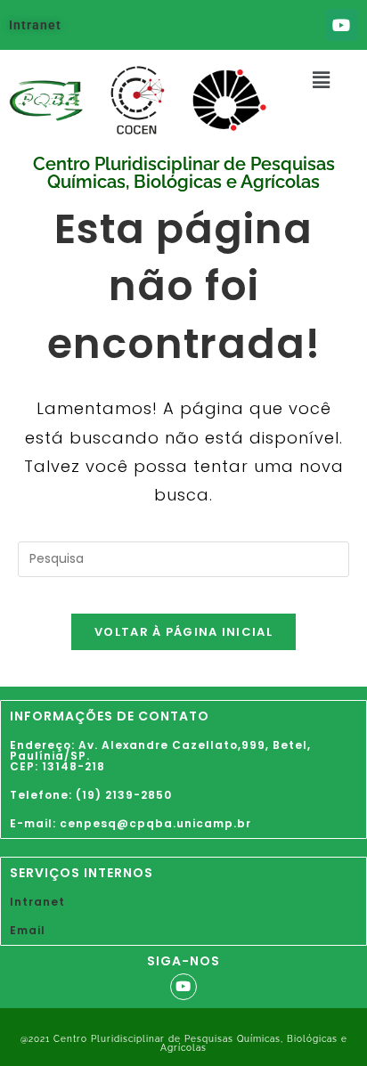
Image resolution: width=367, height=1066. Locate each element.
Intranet (35, 25)
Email (27, 930)
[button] (321, 80)
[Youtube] (342, 25)
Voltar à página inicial (183, 631)
